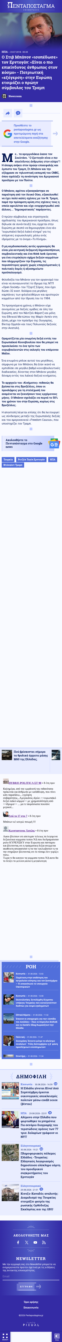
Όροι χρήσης (31, 1302)
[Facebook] (18, 1242)
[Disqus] (31, 819)
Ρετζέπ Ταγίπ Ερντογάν (31, 459)
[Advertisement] (31, 611)
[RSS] (44, 1242)
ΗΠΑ (5, 51)
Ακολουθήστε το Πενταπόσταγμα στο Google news (24, 443)
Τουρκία (8, 459)
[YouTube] (35, 1242)
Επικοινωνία (31, 1307)
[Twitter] (26, 1242)
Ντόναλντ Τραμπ (12, 465)
